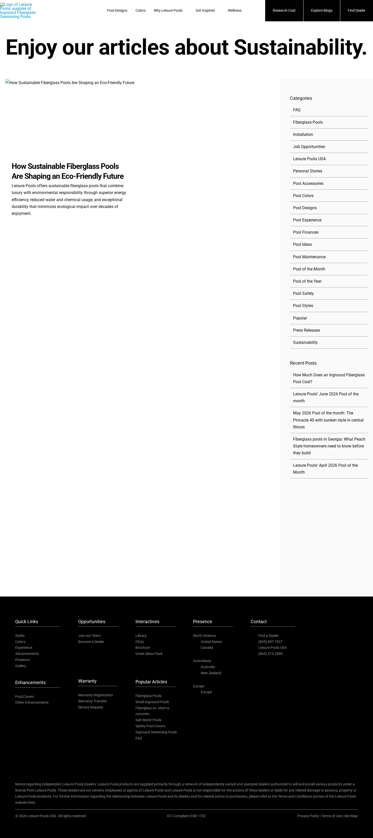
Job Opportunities (309, 146)
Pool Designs (305, 207)
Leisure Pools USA (309, 158)
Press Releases (306, 330)
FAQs (139, 642)
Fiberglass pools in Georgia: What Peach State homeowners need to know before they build (329, 446)
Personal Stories (307, 171)
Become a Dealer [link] (91, 642)
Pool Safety (303, 293)
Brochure (142, 648)
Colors (20, 642)
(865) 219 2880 (270, 654)
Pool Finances (305, 232)
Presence (22, 660)
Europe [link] (206, 692)
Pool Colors (303, 195)
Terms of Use (331, 816)
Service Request (90, 707)
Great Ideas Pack (148, 654)
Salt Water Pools (148, 720)
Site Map (351, 816)
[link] (316, 635)
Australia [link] (208, 667)
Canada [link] (207, 648)
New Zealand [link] (211, 673)
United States (211, 642)
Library (141, 636)
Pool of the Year (307, 281)
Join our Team (89, 636)
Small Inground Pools (152, 702)
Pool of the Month (309, 269)
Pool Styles (303, 305)
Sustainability (305, 342)
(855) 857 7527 (270, 642)
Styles (20, 636)
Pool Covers (24, 697)
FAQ (296, 109)
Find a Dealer (268, 636)
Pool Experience (307, 220)
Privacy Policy (308, 816)
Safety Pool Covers (150, 726)
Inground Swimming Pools (156, 732)
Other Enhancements (31, 702)
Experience (23, 648)
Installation (303, 134)
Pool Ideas (302, 244)
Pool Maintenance (309, 256)
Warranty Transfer (92, 701)
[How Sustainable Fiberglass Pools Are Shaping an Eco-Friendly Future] (71, 116)
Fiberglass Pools (308, 122)
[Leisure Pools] (330, 611)
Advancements (27, 654)
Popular (300, 318)
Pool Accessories (308, 183)
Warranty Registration (95, 695)
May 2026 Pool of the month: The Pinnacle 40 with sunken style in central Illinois (328, 420)
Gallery (20, 666)
